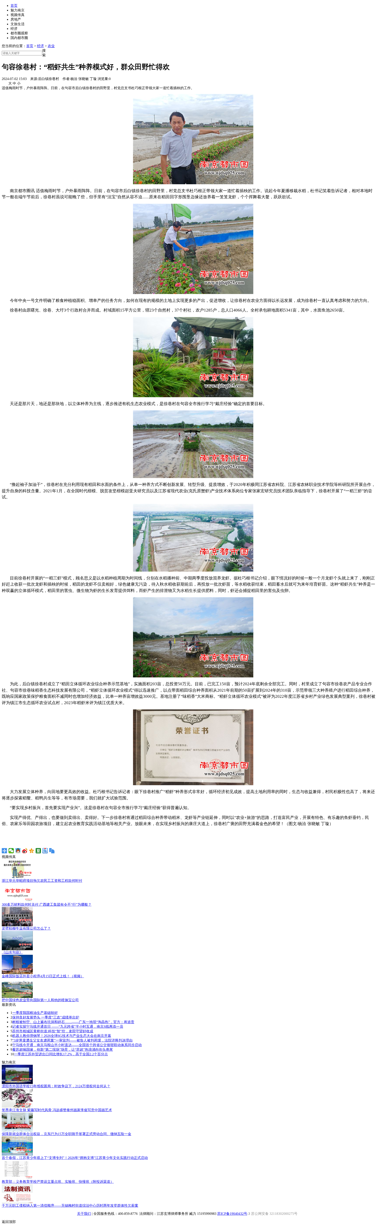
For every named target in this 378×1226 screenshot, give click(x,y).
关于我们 (84, 1213)
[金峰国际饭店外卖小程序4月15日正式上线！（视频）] (17, 973)
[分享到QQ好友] (18, 850)
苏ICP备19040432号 (232, 1213)
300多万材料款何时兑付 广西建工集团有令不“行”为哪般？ (46, 904)
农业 (51, 46)
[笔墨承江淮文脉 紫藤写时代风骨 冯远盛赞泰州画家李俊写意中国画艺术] (17, 1107)
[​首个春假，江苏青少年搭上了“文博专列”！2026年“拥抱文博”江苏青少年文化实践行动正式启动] (17, 1154)
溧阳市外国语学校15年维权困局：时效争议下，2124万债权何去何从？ (56, 1086)
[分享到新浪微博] (25, 850)
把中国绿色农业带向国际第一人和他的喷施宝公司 (40, 1000)
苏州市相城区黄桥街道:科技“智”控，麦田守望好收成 (52, 1031)
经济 (40, 46)
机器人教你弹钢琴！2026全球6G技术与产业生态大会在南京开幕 (61, 1036)
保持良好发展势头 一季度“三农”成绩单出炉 (45, 1017)
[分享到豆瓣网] (38, 850)
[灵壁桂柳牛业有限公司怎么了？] (17, 925)
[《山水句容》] (17, 949)
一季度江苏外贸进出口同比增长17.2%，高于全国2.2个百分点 (61, 1054)
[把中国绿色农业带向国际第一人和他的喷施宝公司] (17, 997)
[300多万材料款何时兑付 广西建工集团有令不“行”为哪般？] (17, 901)
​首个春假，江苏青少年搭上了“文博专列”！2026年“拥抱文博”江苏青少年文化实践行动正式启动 (75, 1158)
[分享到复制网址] (52, 850)
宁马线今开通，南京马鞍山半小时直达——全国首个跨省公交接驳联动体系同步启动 (77, 1045)
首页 (14, 5)
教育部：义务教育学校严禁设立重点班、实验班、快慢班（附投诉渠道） (58, 1181)
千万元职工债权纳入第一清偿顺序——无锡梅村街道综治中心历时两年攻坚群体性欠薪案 (70, 1205)
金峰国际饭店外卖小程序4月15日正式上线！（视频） (43, 976)
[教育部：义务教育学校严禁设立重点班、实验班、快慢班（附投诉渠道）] (17, 1178)
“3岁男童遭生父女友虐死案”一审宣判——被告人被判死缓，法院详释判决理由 (72, 1040)
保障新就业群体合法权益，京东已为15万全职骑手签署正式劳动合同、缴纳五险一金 (66, 1134)
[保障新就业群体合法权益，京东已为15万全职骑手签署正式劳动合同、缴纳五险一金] (17, 1130)
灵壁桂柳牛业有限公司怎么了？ (26, 928)
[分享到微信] (11, 850)
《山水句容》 (12, 952)
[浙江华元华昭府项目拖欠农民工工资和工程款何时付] (17, 877)
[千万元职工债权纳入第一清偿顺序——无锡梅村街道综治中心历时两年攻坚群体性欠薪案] (17, 1202)
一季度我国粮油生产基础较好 (35, 1013)
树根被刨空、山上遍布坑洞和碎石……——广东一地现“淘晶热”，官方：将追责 (73, 1022)
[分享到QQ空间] (31, 850)
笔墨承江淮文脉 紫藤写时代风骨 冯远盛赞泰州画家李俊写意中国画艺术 (57, 1110)
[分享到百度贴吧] (45, 850)
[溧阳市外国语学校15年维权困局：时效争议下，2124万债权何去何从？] (17, 1083)
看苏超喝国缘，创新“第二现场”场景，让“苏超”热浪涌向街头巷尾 (62, 1049)
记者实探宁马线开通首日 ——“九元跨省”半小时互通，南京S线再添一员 (67, 1026)
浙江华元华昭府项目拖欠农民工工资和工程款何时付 (42, 880)
